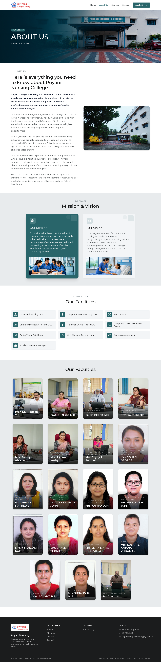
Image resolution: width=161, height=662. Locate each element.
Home (93, 5)
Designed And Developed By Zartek (111, 658)
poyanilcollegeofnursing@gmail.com (138, 636)
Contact (125, 5)
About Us (103, 5)
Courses (115, 5)
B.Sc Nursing (88, 629)
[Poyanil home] (20, 5)
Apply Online (141, 5)
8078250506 (127, 633)
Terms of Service (144, 658)
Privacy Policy (131, 658)
